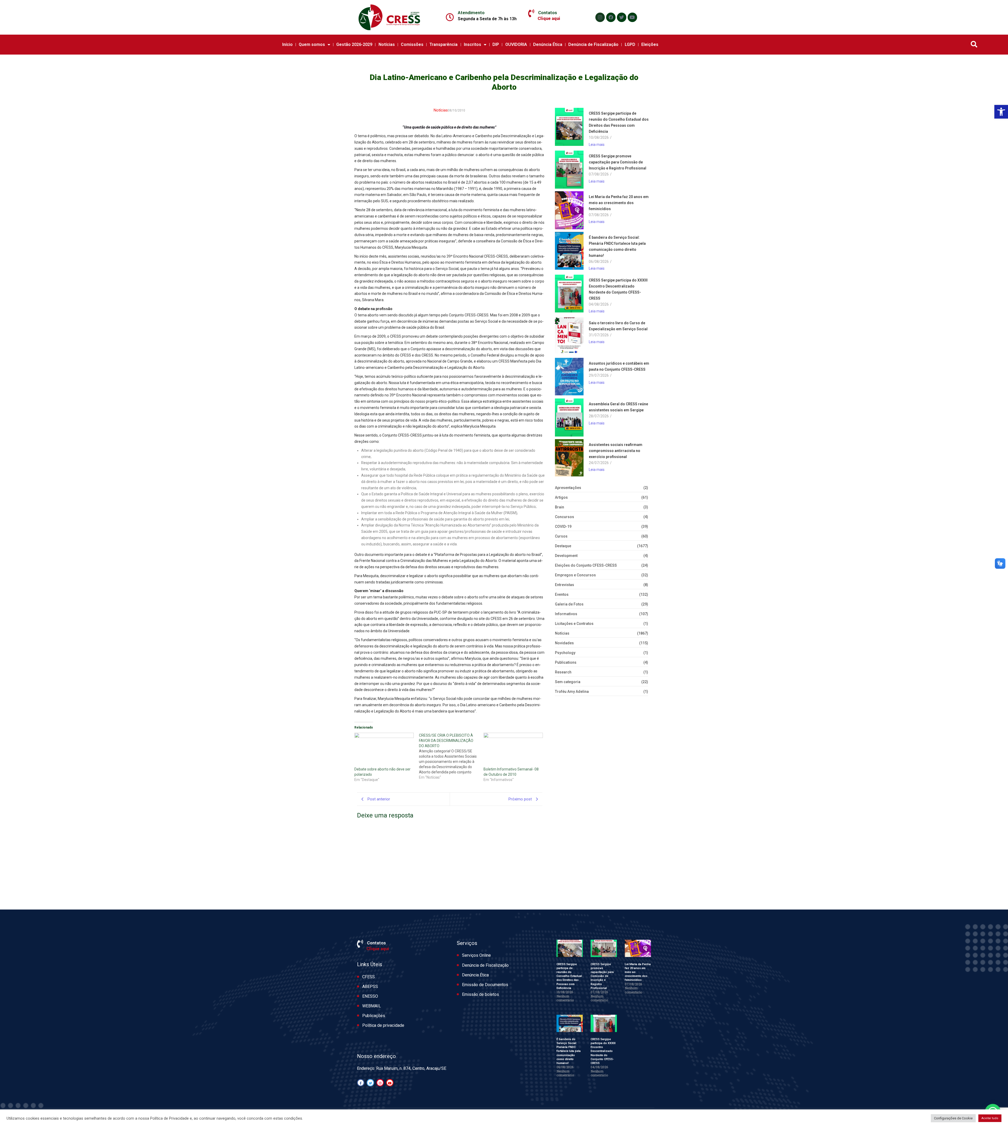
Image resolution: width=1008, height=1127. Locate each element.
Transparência (443, 44)
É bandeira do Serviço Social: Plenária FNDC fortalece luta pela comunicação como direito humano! (617, 246)
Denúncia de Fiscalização (593, 44)
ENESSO (370, 996)
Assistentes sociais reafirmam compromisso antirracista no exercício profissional (615, 451)
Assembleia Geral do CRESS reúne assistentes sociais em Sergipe (618, 407)
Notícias (387, 44)
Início (287, 44)
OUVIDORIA (516, 44)
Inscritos (472, 44)
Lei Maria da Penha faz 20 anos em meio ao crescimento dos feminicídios (619, 203)
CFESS (368, 976)
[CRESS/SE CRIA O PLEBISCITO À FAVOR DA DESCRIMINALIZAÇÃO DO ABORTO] (451, 756)
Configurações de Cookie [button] (953, 1118)
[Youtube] (632, 17)
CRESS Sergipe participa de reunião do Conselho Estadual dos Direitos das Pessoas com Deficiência (619, 122)
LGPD (630, 44)
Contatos (547, 12)
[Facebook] (611, 17)
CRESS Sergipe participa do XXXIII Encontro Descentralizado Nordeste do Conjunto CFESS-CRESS (618, 289)
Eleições (649, 44)
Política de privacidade (383, 1025)
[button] (1001, 112)
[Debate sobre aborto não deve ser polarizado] (384, 750)
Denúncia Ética (547, 44)
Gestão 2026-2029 (354, 44)
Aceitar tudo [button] (989, 1118)
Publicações (373, 1015)
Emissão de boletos (480, 994)
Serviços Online (476, 955)
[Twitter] (621, 17)
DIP (495, 44)
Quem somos (312, 44)
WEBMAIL (371, 1005)
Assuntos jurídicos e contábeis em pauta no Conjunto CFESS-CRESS (619, 366)
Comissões (412, 44)
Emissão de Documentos (485, 984)
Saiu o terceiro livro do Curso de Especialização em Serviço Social (618, 326)
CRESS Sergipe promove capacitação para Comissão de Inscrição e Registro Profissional (617, 162)
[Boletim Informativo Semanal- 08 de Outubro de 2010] (513, 750)
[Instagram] (600, 17)
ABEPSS (370, 986)
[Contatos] (531, 13)
